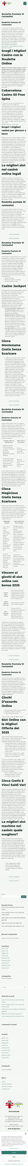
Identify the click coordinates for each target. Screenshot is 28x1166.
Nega (14, 1156)
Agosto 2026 (5, 948)
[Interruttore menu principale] (25, 3)
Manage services (14, 1148)
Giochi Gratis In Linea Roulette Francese (12, 46)
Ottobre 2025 (5, 963)
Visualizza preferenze (14, 1161)
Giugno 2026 (5, 950)
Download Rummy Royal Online (10, 124)
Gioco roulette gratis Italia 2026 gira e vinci (13, 926)
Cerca (3, 894)
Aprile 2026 (5, 955)
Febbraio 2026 (5, 958)
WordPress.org (5, 1089)
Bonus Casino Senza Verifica (9, 44)
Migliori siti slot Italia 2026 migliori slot (12, 923)
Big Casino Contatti (7, 47)
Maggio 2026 (5, 953)
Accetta (14, 1152)
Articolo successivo (14, 238)
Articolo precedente (14, 234)
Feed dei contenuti (7, 1084)
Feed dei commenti (7, 1086)
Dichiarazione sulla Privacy (17, 1164)
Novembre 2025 (6, 960)
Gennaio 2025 (5, 968)
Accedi (3, 1081)
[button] (26, 1133)
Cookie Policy (8, 1164)
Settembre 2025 (6, 965)
